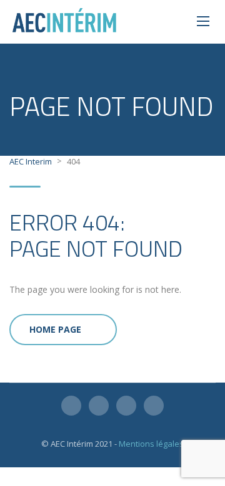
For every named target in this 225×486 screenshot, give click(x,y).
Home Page (55, 329)
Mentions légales (151, 443)
